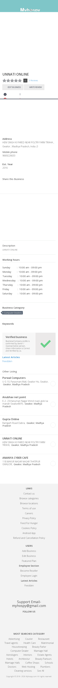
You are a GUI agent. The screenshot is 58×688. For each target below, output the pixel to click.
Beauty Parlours (43, 658)
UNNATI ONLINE (12, 438)
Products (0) (31, 95)
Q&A (40, 95)
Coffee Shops (32, 662)
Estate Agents (45, 654)
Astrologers (12, 654)
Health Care (30, 642)
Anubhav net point (14, 397)
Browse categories (29, 498)
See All (40, 670)
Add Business (29, 550)
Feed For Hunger (29, 523)
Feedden (7, 361)
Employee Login (29, 575)
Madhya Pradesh (21, 384)
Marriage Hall (41, 650)
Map (22, 95)
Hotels (9, 658)
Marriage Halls (12, 662)
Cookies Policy (29, 528)
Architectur (24, 658)
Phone (4, 389)
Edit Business (14, 87)
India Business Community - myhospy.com (29, 6)
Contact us (29, 493)
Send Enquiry (14, 95)
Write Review (35, 87)
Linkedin (40, 620)
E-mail (18, 389)
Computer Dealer (19, 650)
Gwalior (6, 384)
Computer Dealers (13, 312)
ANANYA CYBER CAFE (15, 458)
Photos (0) (27, 389)
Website (9, 389)
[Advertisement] (29, 43)
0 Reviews (33, 80)
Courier (29, 638)
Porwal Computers (14, 378)
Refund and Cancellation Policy (29, 537)
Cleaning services (23, 670)
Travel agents (11, 642)
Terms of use (29, 508)
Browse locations (29, 503)
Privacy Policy (29, 518)
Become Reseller (29, 570)
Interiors (28, 654)
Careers (29, 513)
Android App (29, 533)
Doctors (12, 666)
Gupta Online (10, 419)
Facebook (18, 620)
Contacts (5, 95)
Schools (49, 662)
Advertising (14, 638)
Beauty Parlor (39, 646)
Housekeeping (19, 646)
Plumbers (45, 666)
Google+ (29, 620)
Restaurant (43, 638)
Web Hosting (28, 666)
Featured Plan (29, 560)
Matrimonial (47, 642)
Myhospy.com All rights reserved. (39, 676)
